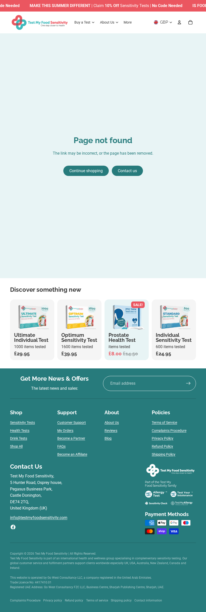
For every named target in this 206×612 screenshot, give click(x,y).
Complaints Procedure (169, 431)
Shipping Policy (163, 454)
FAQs (61, 446)
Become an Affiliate (72, 454)
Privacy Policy (162, 438)
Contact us (127, 170)
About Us (112, 423)
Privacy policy (52, 600)
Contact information (148, 600)
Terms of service (97, 600)
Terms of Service (164, 423)
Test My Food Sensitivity (51, 553)
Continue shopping (86, 170)
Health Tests (19, 431)
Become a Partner (71, 438)
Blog (108, 438)
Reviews (111, 431)
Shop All (16, 446)
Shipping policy (121, 600)
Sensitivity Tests (22, 423)
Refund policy (74, 600)
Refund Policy (162, 446)
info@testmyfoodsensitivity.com (38, 517)
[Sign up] (188, 383)
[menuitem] (128, 22)
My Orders (65, 431)
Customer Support (71, 423)
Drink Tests (18, 438)
